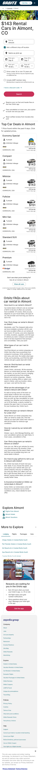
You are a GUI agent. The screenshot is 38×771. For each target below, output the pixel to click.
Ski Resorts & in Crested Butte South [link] (14, 548)
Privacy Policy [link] (7, 703)
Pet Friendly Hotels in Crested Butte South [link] (16, 544)
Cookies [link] (5, 707)
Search (19, 94)
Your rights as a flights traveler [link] (12, 746)
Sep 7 (26, 60)
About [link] (5, 628)
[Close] (35, 751)
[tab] (5, 534)
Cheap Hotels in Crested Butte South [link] (14, 540)
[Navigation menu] (34, 3)
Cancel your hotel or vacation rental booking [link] (16, 733)
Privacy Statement (9, 769)
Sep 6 (10, 60)
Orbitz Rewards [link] (7, 652)
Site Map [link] (6, 648)
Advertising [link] (6, 655)
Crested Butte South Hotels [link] (11, 556)
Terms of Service (21, 769)
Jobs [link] (4, 631)
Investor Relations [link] (8, 645)
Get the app (19, 608)
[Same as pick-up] (19, 53)
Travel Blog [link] (6, 695)
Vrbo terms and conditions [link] (11, 714)
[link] (19, 511)
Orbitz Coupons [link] (8, 684)
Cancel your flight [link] (8, 736)
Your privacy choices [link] (9, 720)
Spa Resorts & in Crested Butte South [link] (15, 552)
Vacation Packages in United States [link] (13, 677)
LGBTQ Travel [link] (7, 688)
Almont (11, 42)
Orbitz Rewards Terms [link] (9, 717)
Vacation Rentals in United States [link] (13, 667)
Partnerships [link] (7, 638)
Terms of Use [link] (7, 710)
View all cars (19, 284)
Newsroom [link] (6, 641)
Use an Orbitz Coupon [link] (9, 743)
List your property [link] (8, 634)
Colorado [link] (9, 8)
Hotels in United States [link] (10, 664)
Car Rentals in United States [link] (11, 671)
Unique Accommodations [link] (10, 691)
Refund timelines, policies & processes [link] (14, 739)
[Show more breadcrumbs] (3, 8)
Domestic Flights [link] (8, 674)
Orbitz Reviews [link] (7, 681)
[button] (19, 87)
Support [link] (5, 729)
